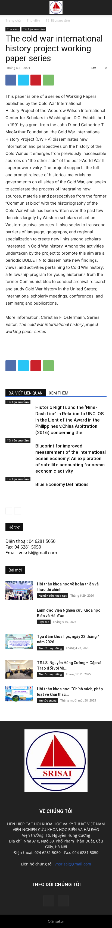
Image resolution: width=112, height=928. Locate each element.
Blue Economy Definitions (62, 484)
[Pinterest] (35, 80)
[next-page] (17, 511)
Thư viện (33, 20)
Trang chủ (13, 20)
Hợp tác (44, 622)
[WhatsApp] (48, 80)
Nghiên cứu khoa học (53, 595)
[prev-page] (8, 511)
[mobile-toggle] (9, 7)
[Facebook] (10, 80)
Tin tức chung (48, 700)
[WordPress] (63, 900)
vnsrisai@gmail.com (73, 864)
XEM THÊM (58, 393)
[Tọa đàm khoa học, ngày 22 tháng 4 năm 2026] (19, 641)
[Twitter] (23, 80)
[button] (104, 7)
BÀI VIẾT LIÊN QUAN (25, 393)
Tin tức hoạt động (50, 648)
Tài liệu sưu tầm (58, 20)
